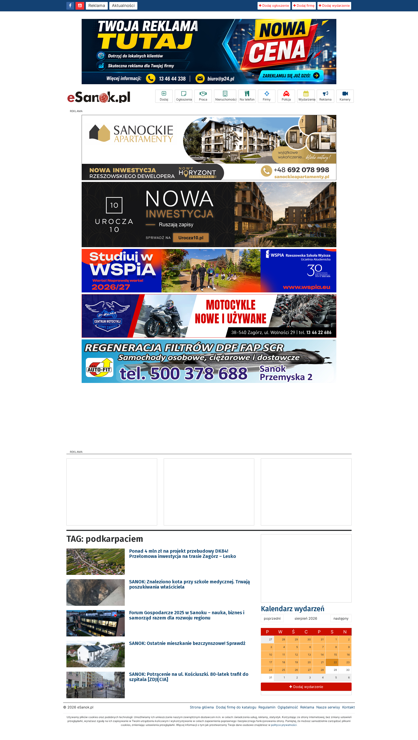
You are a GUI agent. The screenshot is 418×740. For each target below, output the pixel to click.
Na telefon (247, 99)
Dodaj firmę (305, 5)
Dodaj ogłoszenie (275, 5)
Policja (286, 99)
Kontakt (348, 707)
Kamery (345, 99)
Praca (203, 99)
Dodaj (164, 99)
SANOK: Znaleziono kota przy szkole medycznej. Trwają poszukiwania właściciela (189, 584)
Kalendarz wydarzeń (293, 609)
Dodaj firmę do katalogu (236, 707)
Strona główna (202, 707)
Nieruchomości (225, 99)
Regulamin (266, 707)
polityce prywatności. (284, 725)
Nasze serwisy (328, 707)
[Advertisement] (209, 415)
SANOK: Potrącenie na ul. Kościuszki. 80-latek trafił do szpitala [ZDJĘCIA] (188, 676)
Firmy (267, 99)
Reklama (96, 5)
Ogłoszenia (184, 99)
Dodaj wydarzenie (335, 5)
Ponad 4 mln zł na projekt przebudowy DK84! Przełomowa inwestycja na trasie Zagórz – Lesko (182, 553)
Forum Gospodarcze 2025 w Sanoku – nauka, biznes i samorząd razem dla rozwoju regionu (186, 615)
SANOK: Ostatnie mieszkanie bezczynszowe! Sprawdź (187, 643)
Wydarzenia (306, 99)
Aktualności (123, 5)
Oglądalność (288, 707)
